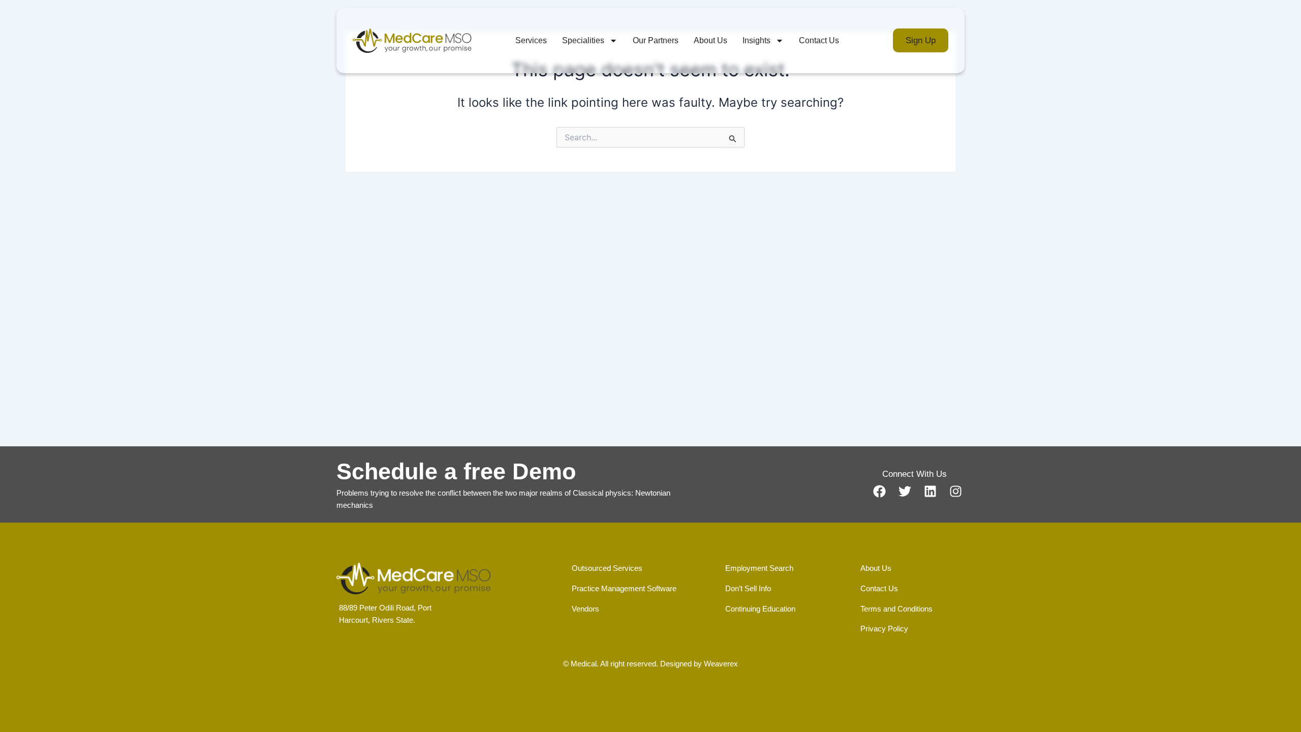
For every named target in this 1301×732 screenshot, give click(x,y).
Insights (756, 40)
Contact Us (819, 40)
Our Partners (655, 40)
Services (531, 40)
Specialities (583, 40)
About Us (710, 40)
